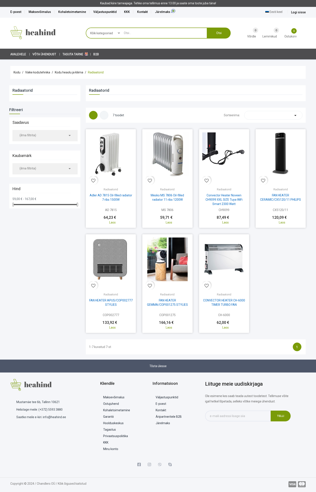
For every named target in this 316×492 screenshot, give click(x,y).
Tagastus (109, 429)
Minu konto (110, 449)
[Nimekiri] (104, 115)
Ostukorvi (110, 213)
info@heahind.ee (54, 417)
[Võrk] (93, 115)
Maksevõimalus (40, 12)
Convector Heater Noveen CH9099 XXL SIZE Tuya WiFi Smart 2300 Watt (224, 200)
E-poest (15, 12)
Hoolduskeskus (113, 423)
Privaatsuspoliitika (115, 436)
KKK (127, 12)
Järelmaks (162, 12)
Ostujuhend (111, 403)
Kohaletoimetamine (72, 12)
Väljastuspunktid (105, 12)
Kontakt (142, 12)
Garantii (108, 416)
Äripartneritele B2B (169, 416)
